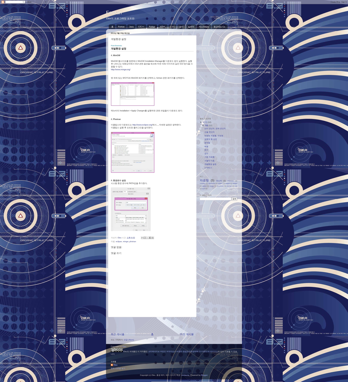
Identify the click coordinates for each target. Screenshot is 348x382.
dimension (211, 183)
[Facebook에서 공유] (150, 237)
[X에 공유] (147, 237)
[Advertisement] (152, 325)
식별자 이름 (209, 161)
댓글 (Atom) (129, 340)
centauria (185, 375)
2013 (205, 122)
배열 (206, 146)
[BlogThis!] (145, 237)
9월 (207, 125)
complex (202, 183)
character (230, 181)
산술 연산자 (209, 132)
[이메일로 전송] (142, 237)
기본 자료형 (209, 157)
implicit (228, 183)
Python (152, 27)
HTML (163, 27)
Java (131, 27)
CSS (172, 27)
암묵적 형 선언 (210, 139)
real (236, 186)
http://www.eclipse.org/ (142, 125)
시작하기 (208, 168)
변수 (206, 150)
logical (204, 186)
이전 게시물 (187, 334)
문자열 (207, 143)
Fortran (114, 12)
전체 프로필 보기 (118, 368)
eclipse (119, 241)
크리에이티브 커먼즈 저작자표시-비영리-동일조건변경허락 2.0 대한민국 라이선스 (183, 351)
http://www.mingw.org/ (120, 69)
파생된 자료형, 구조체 (213, 136)
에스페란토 (204, 27)
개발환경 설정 (210, 164)
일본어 (191, 27)
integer (235, 183)
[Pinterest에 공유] (152, 237)
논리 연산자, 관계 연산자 (215, 129)
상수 (206, 154)
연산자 (219, 181)
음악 (181, 27)
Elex (124, 346)
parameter (220, 186)
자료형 (204, 180)
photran (132, 241)
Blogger (204, 375)
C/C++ (141, 27)
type (203, 188)
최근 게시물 (117, 334)
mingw (125, 241)
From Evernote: (116, 45)
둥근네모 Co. (220, 27)
